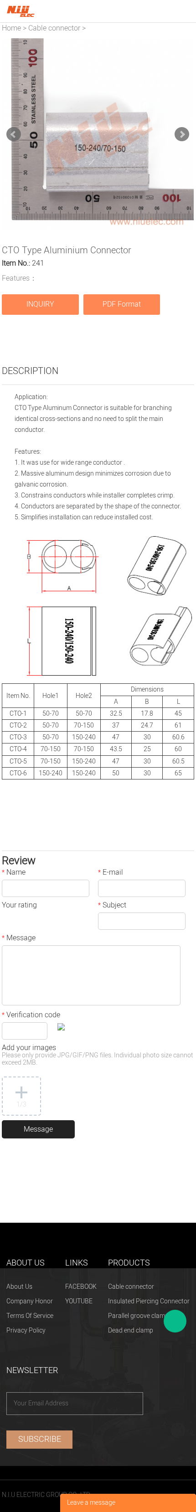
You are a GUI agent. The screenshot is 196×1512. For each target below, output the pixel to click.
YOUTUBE (79, 1301)
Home (11, 28)
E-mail (110, 873)
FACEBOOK (81, 1287)
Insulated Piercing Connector (149, 1301)
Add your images (97, 1055)
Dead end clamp (130, 1330)
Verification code (31, 1015)
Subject (112, 906)
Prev (13, 134)
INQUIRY (40, 304)
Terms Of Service (29, 1316)
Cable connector (54, 28)
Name (14, 873)
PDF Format (122, 304)
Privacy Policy (26, 1330)
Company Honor (29, 1301)
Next (182, 134)
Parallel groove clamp (138, 1316)
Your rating (19, 906)
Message (19, 938)
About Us (19, 1287)
